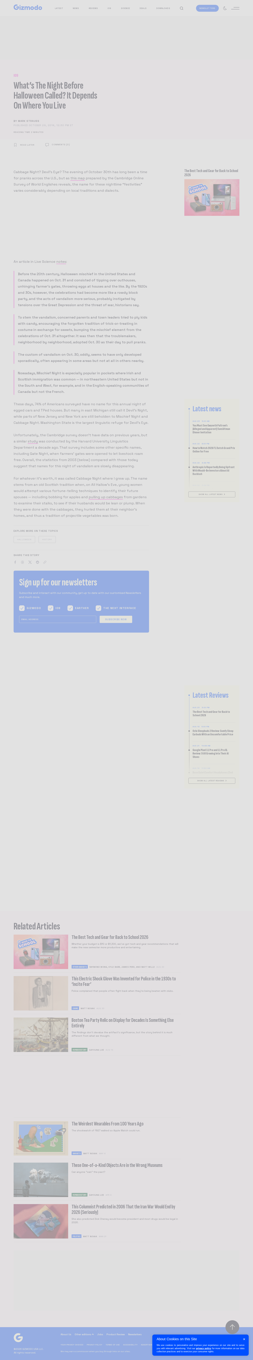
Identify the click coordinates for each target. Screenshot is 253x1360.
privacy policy (203, 1348)
